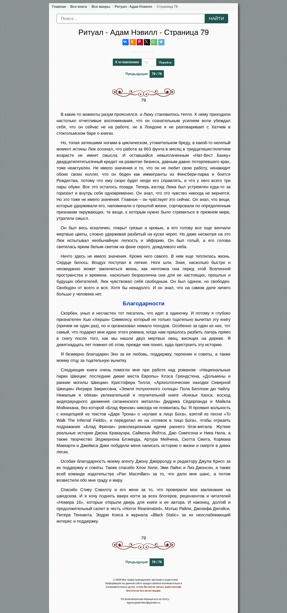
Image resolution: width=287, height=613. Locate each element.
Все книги (78, 6)
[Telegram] (161, 42)
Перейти (165, 62)
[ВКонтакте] (125, 42)
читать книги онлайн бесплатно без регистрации (153, 588)
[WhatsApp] (154, 42)
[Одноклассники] (133, 42)
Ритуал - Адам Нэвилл (133, 6)
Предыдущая (136, 74)
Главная (59, 6)
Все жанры (101, 6)
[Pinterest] (140, 42)
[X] (147, 42)
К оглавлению (127, 62)
